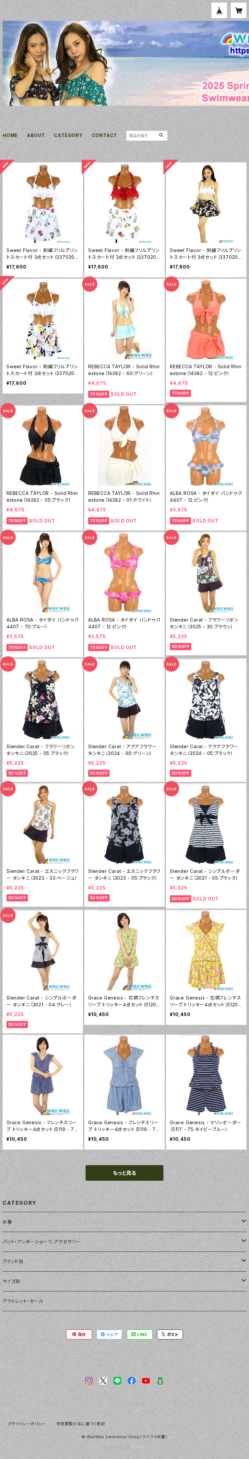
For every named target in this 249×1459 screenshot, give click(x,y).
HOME (10, 135)
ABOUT (36, 135)
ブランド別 (13, 1261)
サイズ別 (11, 1281)
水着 (7, 1222)
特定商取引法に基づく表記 (80, 1423)
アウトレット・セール (23, 1301)
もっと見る (124, 1173)
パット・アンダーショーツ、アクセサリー (41, 1241)
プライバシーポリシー (27, 1423)
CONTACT (104, 135)
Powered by (117, 1447)
